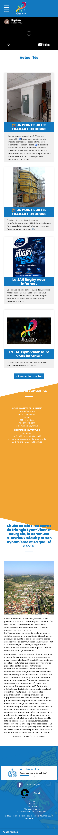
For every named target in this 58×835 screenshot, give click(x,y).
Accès (32, 804)
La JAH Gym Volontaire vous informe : (29, 354)
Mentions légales (32, 809)
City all (37, 793)
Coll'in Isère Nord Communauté (31, 811)
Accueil (31, 801)
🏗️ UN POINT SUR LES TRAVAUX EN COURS (29, 127)
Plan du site (32, 806)
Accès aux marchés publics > (33, 773)
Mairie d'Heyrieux (33, 784)
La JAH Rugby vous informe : (29, 282)
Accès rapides (10, 832)
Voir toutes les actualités (29, 376)
